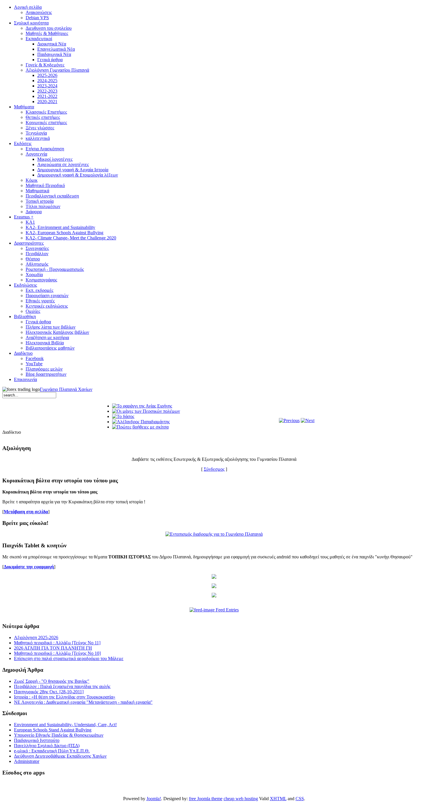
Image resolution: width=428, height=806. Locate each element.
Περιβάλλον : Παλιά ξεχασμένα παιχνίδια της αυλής (62, 686)
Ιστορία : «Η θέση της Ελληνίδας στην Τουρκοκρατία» (64, 696)
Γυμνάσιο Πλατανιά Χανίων (66, 389)
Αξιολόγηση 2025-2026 (36, 637)
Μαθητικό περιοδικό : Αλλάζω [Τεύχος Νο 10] (57, 653)
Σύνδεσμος (214, 469)
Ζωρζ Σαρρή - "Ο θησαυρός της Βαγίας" (51, 681)
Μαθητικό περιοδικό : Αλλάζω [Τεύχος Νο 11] (57, 642)
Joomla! (153, 798)
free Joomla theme (205, 798)
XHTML (278, 798)
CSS (300, 798)
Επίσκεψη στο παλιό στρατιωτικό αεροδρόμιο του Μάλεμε (68, 658)
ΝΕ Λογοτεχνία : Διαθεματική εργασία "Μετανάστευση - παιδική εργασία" (83, 702)
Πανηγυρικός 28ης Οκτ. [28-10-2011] (49, 691)
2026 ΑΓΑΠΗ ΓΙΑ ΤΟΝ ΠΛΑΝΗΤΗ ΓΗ (53, 647)
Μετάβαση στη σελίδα (26, 511)
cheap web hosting (241, 798)
